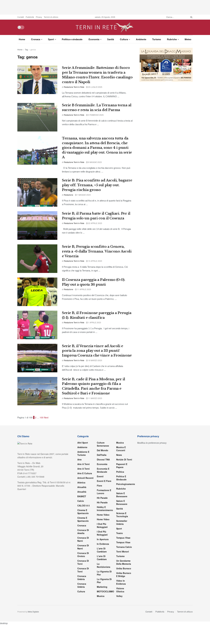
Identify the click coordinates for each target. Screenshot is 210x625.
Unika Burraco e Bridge (123, 574)
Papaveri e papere (121, 466)
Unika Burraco (123, 568)
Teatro (119, 533)
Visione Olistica (120, 590)
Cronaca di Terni (83, 562)
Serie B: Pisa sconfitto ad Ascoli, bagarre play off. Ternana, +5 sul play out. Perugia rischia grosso (97, 185)
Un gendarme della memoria (123, 562)
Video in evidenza (121, 582)
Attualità (81, 487)
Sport (51, 39)
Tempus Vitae (123, 537)
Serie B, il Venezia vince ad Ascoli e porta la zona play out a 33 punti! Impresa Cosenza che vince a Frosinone (97, 351)
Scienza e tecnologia (122, 515)
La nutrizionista (103, 565)
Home (22, 39)
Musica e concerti (121, 449)
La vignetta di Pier (104, 573)
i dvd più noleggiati (102, 525)
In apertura (103, 539)
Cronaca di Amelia (83, 532)
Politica (120, 471)
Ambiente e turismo (83, 453)
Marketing (102, 586)
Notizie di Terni (124, 459)
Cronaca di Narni (83, 547)
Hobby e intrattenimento (105, 508)
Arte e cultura (84, 473)
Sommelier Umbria (121, 522)
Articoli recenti (85, 477)
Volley (119, 596)
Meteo (188, 39)
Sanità (110, 39)
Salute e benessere (121, 495)
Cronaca (35, 39)
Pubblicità (30, 17)
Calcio (80, 500)
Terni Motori (122, 551)
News (119, 454)
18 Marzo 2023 (95, 360)
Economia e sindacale (103, 470)
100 (41, 417)
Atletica (81, 482)
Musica (100, 596)
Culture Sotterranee (103, 444)
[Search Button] (191, 17)
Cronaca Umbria (81, 578)
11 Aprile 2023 (84, 289)
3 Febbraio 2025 (96, 115)
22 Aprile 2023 (95, 223)
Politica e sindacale (72, 39)
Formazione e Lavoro (104, 492)
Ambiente (141, 39)
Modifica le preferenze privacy (151, 442)
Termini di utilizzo (51, 17)
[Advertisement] (105, 7)
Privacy (39, 17)
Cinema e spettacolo (83, 512)
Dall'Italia (101, 454)
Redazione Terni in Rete (74, 87)
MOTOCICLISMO (105, 591)
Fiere (99, 485)
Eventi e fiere (104, 480)
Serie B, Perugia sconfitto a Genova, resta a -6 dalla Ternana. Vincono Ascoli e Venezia (96, 251)
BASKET (81, 496)
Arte (79, 459)
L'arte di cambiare (102, 550)
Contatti (20, 17)
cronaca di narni (83, 539)
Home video (103, 514)
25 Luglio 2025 (95, 87)
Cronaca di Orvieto (83, 555)
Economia (94, 39)
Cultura (124, 39)
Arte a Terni (83, 464)
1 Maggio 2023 (84, 194)
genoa (33, 49)
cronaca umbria (81, 585)
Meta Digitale (33, 611)
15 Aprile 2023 (95, 261)
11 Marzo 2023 (95, 398)
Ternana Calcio (124, 546)
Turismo (156, 39)
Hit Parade (102, 497)
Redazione (68, 194)
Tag (26, 49)
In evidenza (103, 543)
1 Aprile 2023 (94, 322)
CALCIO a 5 (83, 505)
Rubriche (172, 39)
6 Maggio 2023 (95, 162)
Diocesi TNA (103, 459)
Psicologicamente (125, 484)
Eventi (100, 476)
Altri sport (82, 442)
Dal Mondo (102, 450)
